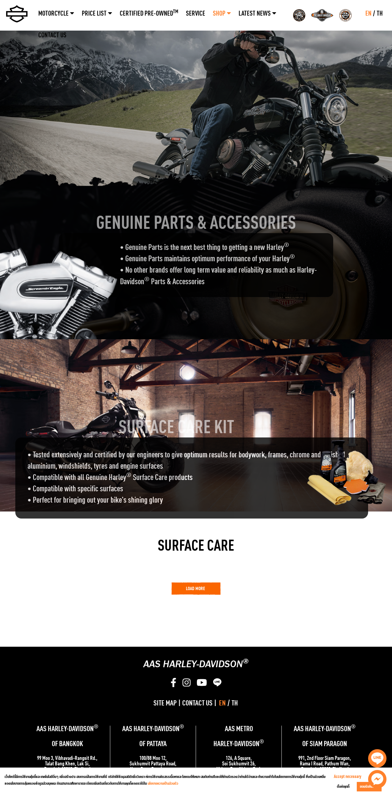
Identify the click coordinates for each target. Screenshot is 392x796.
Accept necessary (347, 777)
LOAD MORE (195, 588)
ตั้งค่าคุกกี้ (343, 786)
